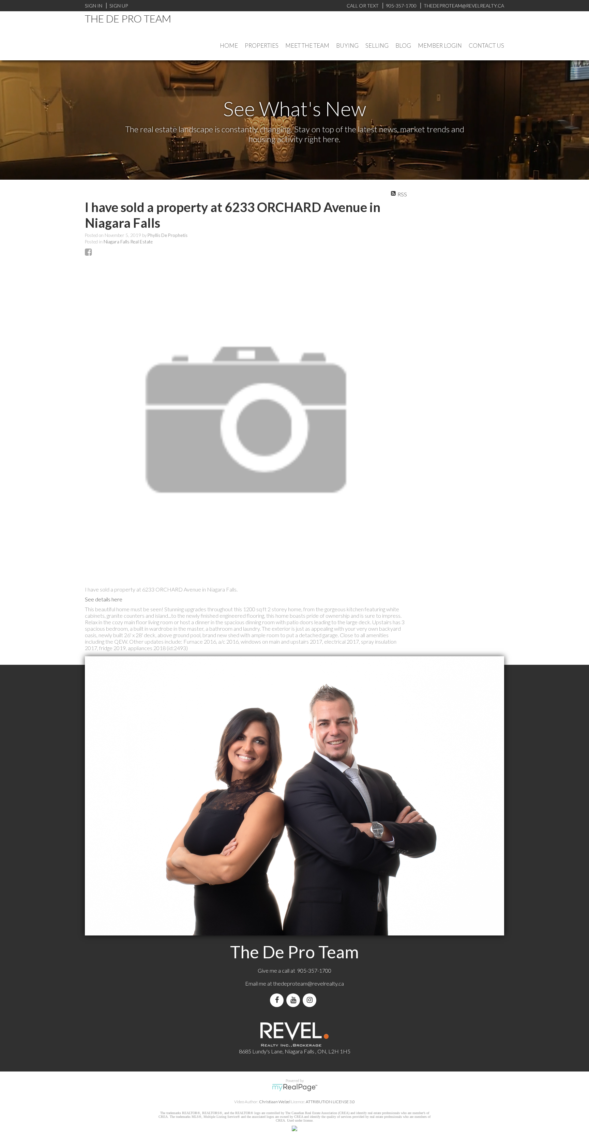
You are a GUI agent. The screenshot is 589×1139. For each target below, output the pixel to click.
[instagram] (311, 1000)
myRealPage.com (295, 1087)
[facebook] (278, 1000)
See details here (103, 599)
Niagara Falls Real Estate (128, 241)
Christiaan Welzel (274, 1101)
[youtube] (294, 1000)
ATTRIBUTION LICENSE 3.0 (330, 1101)
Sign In (93, 6)
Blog (403, 45)
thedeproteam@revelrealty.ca (308, 983)
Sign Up (118, 6)
